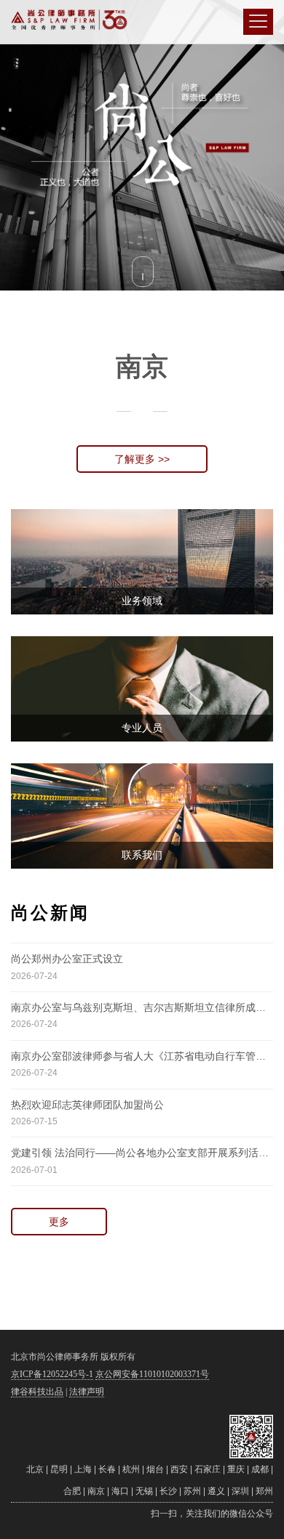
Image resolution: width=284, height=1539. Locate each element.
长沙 (168, 1491)
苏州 (192, 1491)
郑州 (264, 1491)
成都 (260, 1469)
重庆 (236, 1469)
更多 (59, 1221)
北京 (35, 1469)
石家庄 (207, 1469)
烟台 (155, 1469)
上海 (83, 1469)
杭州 (131, 1469)
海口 (120, 1491)
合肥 (72, 1491)
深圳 (240, 1491)
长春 (107, 1469)
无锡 (144, 1491)
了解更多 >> (142, 459)
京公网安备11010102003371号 (152, 1374)
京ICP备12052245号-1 (52, 1374)
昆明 (59, 1469)
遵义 (216, 1491)
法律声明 (86, 1391)
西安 (179, 1469)
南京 (96, 1491)
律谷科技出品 (37, 1391)
